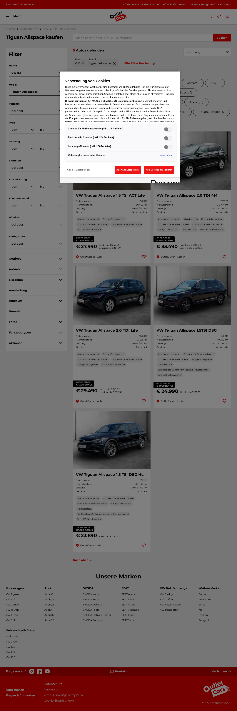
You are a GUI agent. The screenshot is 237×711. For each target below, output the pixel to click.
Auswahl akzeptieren (127, 170)
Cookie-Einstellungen (78, 170)
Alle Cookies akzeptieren (159, 170)
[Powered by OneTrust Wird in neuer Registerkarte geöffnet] (164, 180)
